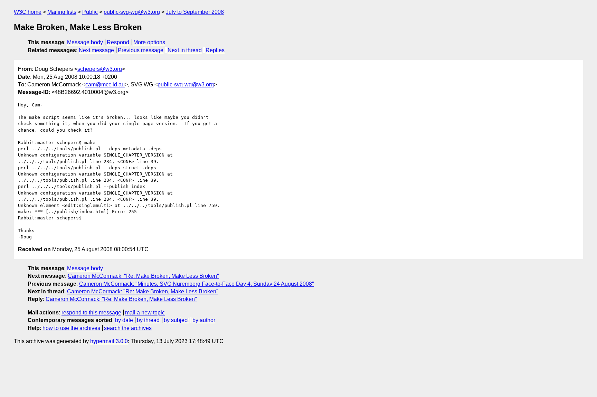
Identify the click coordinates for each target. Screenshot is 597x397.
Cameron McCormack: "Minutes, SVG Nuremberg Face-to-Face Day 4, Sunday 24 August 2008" (196, 284)
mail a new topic (145, 312)
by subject (176, 320)
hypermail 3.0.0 (109, 341)
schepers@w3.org (99, 69)
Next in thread (185, 50)
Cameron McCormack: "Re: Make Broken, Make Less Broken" (143, 276)
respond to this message (91, 312)
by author (203, 320)
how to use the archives (71, 328)
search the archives (128, 328)
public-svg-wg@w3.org (132, 12)
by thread (148, 320)
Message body (85, 42)
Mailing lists (61, 12)
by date (124, 320)
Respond (118, 42)
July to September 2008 (195, 12)
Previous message (140, 50)
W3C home (27, 12)
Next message (96, 50)
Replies (215, 50)
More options (149, 42)
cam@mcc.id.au (105, 84)
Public (90, 12)
